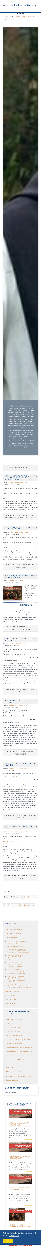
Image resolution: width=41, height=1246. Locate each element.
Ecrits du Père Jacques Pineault (16, 971)
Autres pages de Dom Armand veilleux (17, 950)
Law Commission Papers (14, 1064)
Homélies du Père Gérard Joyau (16, 964)
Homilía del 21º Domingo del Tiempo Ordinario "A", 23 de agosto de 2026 (19, 1157)
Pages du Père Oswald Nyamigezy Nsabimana (19, 985)
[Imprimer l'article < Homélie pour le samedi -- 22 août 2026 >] (34, 639)
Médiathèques (10, 1003)
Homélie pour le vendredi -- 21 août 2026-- (19, 764)
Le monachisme (11, 995)
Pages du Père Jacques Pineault (15, 969)
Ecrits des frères (11, 999)
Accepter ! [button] (7, 1241)
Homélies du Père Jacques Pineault (17, 973)
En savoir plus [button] (14, 1236)
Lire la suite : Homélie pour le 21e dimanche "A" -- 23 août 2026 (21, 628)
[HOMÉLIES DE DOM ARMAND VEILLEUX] (17, 1214)
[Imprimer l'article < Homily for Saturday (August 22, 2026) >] (34, 700)
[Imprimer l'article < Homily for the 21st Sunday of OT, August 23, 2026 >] (34, 527)
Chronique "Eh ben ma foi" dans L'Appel (18, 1076)
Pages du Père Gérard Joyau (14, 962)
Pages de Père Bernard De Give (15, 955)
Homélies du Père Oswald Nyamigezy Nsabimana (20, 987)
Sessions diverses (11, 1056)
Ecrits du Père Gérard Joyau (15, 966)
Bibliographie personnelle (14, 1019)
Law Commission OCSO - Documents (18, 1060)
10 (20, 905)
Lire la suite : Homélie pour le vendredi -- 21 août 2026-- (21, 816)
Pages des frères (11, 937)
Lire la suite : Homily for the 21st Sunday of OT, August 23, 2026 (21, 566)
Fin (33, 905)
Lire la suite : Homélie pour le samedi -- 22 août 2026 (21, 691)
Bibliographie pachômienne (14, 1068)
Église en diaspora (12, 1080)
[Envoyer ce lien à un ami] (36, 476)
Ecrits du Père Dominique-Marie (16, 981)
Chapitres (9, 1023)
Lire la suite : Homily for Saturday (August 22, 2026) (21, 753)
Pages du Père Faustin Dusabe (15, 976)
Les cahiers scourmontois (14, 933)
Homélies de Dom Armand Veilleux (18, 482)
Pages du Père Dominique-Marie (16, 978)
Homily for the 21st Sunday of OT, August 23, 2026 (18, 528)
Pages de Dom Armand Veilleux (15, 946)
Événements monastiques (14, 1035)
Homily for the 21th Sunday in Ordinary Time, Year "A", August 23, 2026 (19, 477)
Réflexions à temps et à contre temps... (18, 1072)
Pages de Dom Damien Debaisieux (16, 941)
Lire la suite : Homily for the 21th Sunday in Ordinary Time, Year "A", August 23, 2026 (21, 517)
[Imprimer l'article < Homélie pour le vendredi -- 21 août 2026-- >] (34, 763)
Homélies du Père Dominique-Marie (17, 980)
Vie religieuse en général (14, 1043)
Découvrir (28, 1140)
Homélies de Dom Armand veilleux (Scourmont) (19, 952)
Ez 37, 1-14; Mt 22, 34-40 (11, 777)
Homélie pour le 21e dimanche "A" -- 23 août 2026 (19, 576)
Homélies (11, 959)
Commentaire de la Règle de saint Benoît (19, 1047)
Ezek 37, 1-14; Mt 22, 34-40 (11, 841)
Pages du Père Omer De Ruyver (15, 957)
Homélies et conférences (14, 943)
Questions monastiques (13, 1027)
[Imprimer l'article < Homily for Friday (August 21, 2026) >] (34, 826)
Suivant (26, 905)
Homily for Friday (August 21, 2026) (18, 827)
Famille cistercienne (12, 991)
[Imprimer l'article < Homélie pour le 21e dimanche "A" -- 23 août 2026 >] (34, 575)
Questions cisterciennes (13, 1031)
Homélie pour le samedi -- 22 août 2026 (18, 639)
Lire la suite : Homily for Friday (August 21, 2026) (21, 877)
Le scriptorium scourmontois (15, 929)
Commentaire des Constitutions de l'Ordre (19, 1051)
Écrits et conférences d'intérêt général (18, 1039)
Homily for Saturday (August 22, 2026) (19, 701)
